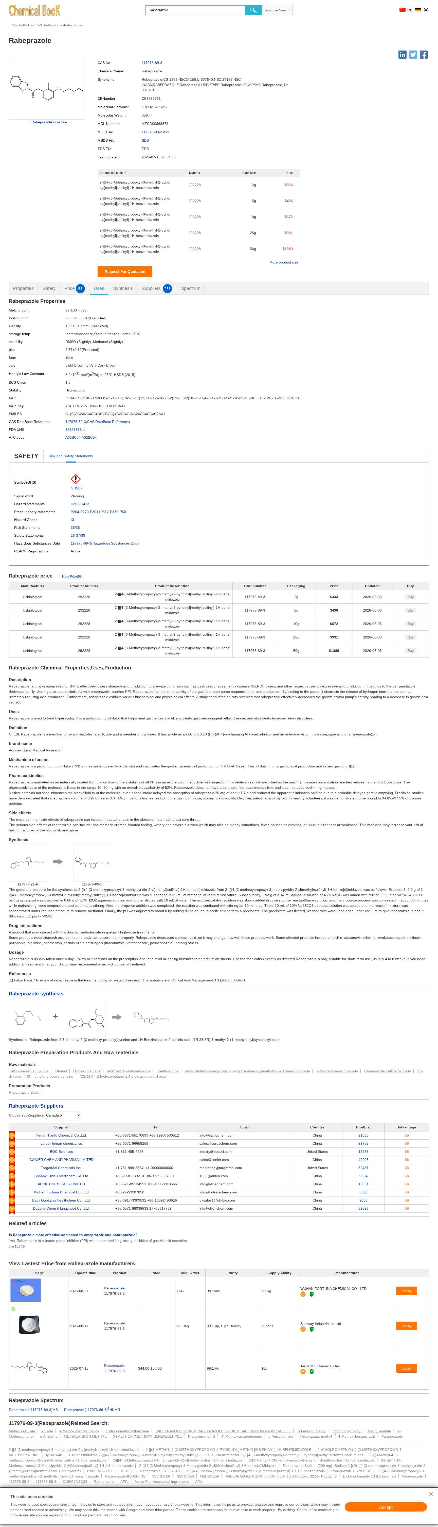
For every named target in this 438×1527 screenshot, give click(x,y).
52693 (363, 1208)
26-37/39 (78, 535)
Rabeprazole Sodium (26, 1092)
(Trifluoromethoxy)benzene (127, 1431)
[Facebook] (424, 55)
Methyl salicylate (22, 1431)
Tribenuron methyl (311, 1431)
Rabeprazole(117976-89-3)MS (33, 1410)
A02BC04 (73, 437)
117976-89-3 (152, 63)
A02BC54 (89, 437)
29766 (363, 1143)
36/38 (75, 528)
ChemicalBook (21, 25)
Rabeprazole (114, 1288)
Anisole (47, 1431)
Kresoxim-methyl (201, 1436)
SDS (145, 140)
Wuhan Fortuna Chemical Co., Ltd (61, 1192)
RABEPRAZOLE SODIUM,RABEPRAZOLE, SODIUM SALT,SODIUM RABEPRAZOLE (223, 1431)
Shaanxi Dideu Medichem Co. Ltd (61, 1176)
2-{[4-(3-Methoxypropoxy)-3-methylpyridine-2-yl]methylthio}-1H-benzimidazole (247, 1071)
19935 (363, 1152)
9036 (363, 1200)
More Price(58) (72, 576)
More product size (283, 262)
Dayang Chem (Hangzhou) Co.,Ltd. (61, 1208)
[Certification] (312, 1294)
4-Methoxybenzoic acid (356, 1436)
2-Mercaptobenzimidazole (337, 1071)
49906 (363, 1160)
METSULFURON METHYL (85, 1436)
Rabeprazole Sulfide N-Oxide (387, 1071)
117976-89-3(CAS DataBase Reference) (97, 422)
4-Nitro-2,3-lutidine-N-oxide (129, 1071)
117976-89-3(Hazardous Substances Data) (105, 543)
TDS (145, 149)
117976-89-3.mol (155, 132)
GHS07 (76, 488)
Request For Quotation (125, 271)
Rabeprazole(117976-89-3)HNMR (92, 1410)
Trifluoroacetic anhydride (28, 1071)
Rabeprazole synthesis (36, 993)
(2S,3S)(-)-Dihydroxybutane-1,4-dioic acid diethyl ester (123, 1076)
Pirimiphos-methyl (347, 1431)
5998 (363, 1192)
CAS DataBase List (47, 25)
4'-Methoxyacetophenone (241, 1436)
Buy (411, 597)
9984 (363, 1176)
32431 (363, 1168)
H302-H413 (80, 504)
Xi (72, 520)
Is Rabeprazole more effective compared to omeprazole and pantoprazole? (73, 1235)
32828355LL (75, 430)
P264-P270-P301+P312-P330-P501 (99, 512)
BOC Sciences (61, 1152)
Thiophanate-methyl (316, 1436)
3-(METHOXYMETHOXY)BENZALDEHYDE (147, 1436)
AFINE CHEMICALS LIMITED (61, 1184)
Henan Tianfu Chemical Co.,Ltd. (61, 1135)
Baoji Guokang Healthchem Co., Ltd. (61, 1200)
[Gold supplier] (303, 1294)
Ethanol (61, 1071)
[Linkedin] (402, 55)
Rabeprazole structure (49, 122)
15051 (363, 1184)
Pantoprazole (392, 1436)
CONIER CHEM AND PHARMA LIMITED (61, 1160)
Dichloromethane (87, 1071)
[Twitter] (413, 55)
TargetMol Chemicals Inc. (61, 1168)
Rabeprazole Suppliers (36, 1106)
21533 (363, 1135)
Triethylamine (167, 1071)
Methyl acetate (379, 1431)
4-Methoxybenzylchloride (79, 1431)
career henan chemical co (61, 1143)
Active (75, 551)
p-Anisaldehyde (280, 1436)
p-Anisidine (49, 1436)
